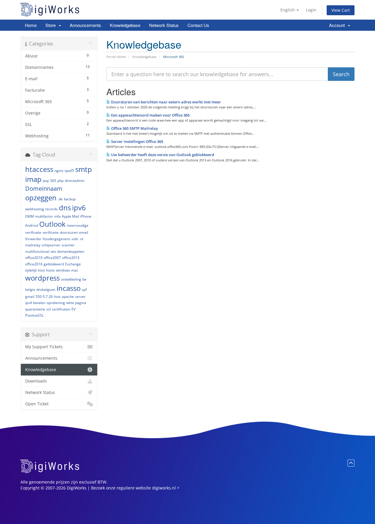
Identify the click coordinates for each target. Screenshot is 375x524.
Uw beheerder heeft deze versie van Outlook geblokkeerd (162, 154)
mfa (57, 216)
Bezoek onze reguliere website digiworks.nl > (135, 488)
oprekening (56, 302)
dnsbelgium (45, 289)
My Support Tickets (44, 346)
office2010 (33, 257)
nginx (58, 170)
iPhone (85, 216)
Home (31, 25)
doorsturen (69, 232)
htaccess (39, 169)
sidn (74, 238)
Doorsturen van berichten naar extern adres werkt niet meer (165, 102)
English (288, 10)
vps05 (69, 170)
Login (311, 10)
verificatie (50, 232)
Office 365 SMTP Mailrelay (134, 128)
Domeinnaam (43, 188)
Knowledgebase (125, 25)
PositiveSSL (34, 315)
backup (70, 199)
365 (53, 180)
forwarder (33, 238)
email (83, 232)
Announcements (85, 25)
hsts (57, 296)
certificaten (61, 309)
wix (53, 251)
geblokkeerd (54, 264)
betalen (39, 302)
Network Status (164, 25)
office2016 (33, 264)
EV (73, 309)
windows (63, 270)
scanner (68, 245)
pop (46, 180)
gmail (29, 296)
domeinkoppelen (70, 251)
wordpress (42, 278)
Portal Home (116, 56)
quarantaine (35, 309)
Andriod (31, 225)
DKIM (29, 216)
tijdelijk (31, 270)
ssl (48, 309)
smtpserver (51, 245)
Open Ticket (37, 404)
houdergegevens (56, 238)
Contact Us (198, 25)
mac (74, 270)
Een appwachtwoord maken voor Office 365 (150, 115)
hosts (50, 270)
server (80, 296)
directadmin (74, 180)
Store (51, 25)
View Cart (340, 10)
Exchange (73, 264)
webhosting (34, 208)
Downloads (36, 381)
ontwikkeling (71, 279)
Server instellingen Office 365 (136, 141)
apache (68, 296)
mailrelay (32, 245)
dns (65, 207)
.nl (81, 238)
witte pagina (76, 302)
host (41, 270)
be (84, 279)
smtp (83, 169)
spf (84, 289)
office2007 (52, 257)
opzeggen (41, 197)
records (51, 208)
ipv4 (28, 302)
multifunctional (37, 251)
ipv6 (79, 207)
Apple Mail (70, 216)
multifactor (44, 216)
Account (338, 25)
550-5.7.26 (44, 296)
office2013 (70, 257)
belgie (30, 289)
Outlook (52, 224)
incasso (69, 288)
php (60, 180)
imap (33, 179)
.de (60, 199)
